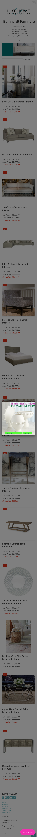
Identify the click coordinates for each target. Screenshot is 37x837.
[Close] (35, 401)
